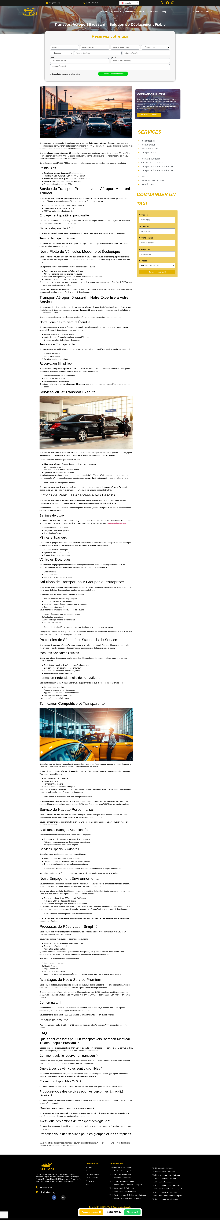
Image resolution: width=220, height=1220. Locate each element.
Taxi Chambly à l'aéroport (120, 1178)
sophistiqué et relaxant (116, 523)
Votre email (144, 226)
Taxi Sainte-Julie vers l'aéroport (166, 1192)
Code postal (144, 249)
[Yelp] (162, 2)
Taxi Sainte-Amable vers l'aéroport (167, 1196)
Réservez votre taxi (90, 1212)
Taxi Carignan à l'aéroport (121, 1174)
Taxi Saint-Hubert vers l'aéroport (166, 1185)
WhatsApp (131, 1212)
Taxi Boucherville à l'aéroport (165, 1178)
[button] (129, 3)
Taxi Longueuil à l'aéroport (164, 1171)
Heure (113, 57)
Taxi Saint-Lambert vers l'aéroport (167, 1175)
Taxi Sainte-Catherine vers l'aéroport (125, 1198)
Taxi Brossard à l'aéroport (163, 1168)
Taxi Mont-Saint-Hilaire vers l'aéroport (126, 1185)
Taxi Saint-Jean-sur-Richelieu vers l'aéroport (128, 1195)
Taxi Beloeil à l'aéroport (163, 1182)
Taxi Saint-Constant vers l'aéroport (167, 1189)
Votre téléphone (146, 238)
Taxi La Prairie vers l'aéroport (122, 1181)
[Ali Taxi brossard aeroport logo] (29, 11)
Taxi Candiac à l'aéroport (120, 1171)
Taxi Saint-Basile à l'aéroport (122, 1188)
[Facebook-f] (54, 1197)
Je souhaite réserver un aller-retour (66, 74)
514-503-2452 (112, 1212)
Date (52, 57)
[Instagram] (172, 2)
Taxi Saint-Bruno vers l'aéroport (123, 1191)
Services (143, 261)
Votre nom (143, 215)
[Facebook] (167, 2)
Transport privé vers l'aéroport (122, 1167)
